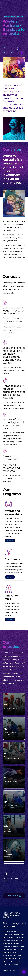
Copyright (5, 970)
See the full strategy (14, 896)
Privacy (12, 970)
